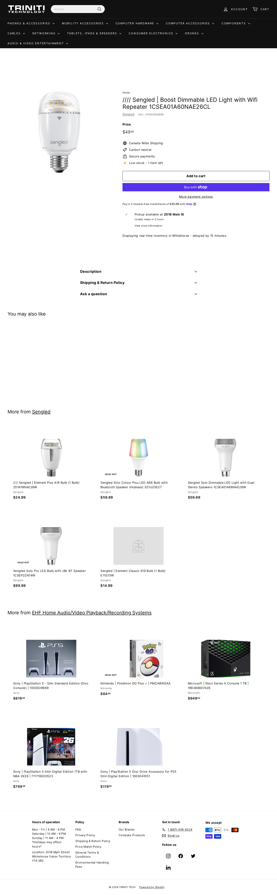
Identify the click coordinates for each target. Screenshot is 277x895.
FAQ (78, 829)
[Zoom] (59, 131)
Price (126, 124)
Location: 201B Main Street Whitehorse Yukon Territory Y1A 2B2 (51, 856)
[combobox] (78, 9)
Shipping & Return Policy (102, 282)
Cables (15, 33)
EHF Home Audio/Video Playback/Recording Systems (92, 612)
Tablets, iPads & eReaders (92, 33)
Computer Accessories (188, 23)
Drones (192, 33)
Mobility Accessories (83, 23)
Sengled (128, 114)
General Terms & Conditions (87, 855)
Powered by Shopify (151, 887)
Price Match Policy (88, 846)
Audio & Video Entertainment (36, 43)
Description (90, 271)
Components (234, 23)
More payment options (196, 196)
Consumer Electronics (152, 33)
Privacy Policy (85, 835)
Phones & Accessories (30, 23)
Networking (44, 33)
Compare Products (132, 835)
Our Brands (127, 829)
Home (126, 92)
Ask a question (93, 294)
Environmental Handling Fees (92, 865)
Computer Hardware (135, 23)
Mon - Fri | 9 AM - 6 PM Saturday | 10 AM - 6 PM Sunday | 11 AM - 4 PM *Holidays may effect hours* (49, 838)
